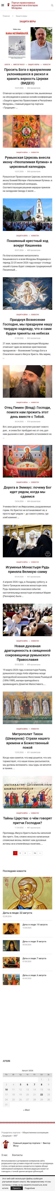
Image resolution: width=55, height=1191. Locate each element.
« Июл (26, 1110)
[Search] (52, 5)
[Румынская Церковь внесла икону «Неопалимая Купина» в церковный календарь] (27, 131)
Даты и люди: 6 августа (34, 975)
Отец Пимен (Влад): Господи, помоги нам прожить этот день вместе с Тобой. (28, 412)
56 (35, 853)
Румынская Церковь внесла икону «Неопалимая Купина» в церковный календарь (27, 162)
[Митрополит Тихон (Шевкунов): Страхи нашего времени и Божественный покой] (27, 708)
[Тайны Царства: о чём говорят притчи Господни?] (27, 792)
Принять (17, 1188)
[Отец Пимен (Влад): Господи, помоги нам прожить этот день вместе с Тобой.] (27, 381)
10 (6, 1089)
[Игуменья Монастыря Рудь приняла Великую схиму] (27, 541)
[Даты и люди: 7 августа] (11, 962)
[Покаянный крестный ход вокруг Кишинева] (27, 214)
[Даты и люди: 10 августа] (11, 928)
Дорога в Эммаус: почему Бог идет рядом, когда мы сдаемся (27, 491)
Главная (6, 16)
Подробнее (30, 1188)
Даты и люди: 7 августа (34, 958)
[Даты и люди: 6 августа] (11, 979)
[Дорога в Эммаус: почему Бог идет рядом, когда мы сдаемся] (27, 461)
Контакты (17, 1155)
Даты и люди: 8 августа (34, 941)
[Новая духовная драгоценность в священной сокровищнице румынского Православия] (27, 620)
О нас (4, 1155)
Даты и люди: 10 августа (35, 924)
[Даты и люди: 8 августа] (11, 945)
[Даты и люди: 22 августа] (27, 893)
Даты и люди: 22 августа (17, 912)
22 (41, 1094)
